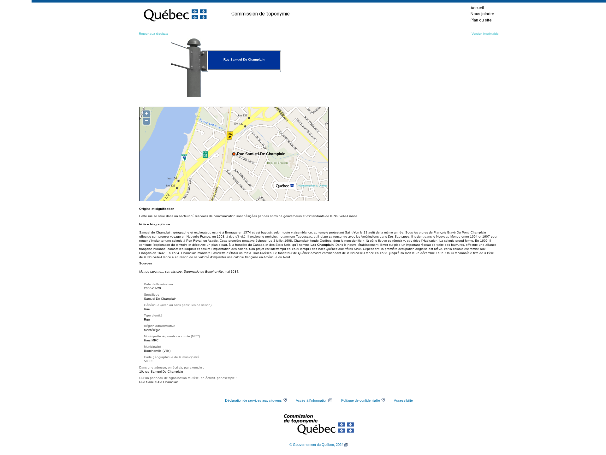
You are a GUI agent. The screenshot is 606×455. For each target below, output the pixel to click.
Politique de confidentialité (360, 400)
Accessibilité (403, 400)
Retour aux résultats (153, 33)
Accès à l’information (311, 400)
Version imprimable (485, 33)
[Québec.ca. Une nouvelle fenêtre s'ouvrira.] (175, 14)
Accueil (477, 7)
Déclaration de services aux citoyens (253, 400)
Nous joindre (482, 13)
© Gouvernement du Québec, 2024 (316, 444)
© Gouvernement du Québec (312, 185)
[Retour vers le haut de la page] (590, 420)
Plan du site (481, 20)
